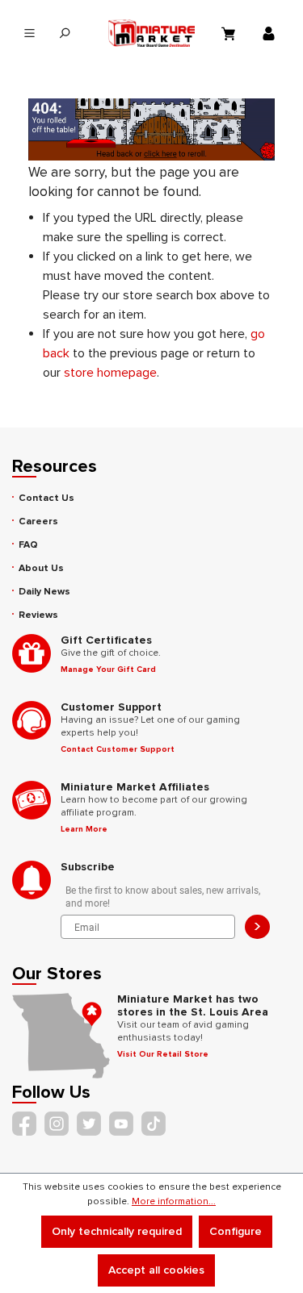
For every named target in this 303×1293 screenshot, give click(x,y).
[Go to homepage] (151, 33)
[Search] (64, 33)
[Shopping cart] (230, 33)
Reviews (38, 615)
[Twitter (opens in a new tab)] (89, 1124)
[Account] (270, 33)
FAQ (28, 545)
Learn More (84, 829)
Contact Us (46, 498)
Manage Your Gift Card (108, 669)
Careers (38, 521)
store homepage (110, 373)
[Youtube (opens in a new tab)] (121, 1124)
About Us (41, 568)
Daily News (44, 592)
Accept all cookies (156, 1270)
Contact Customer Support (118, 749)
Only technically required (117, 1231)
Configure (235, 1231)
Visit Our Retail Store (162, 1054)
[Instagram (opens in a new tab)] (56, 1124)
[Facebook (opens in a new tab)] (24, 1124)
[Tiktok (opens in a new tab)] (153, 1124)
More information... (174, 1201)
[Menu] (29, 33)
